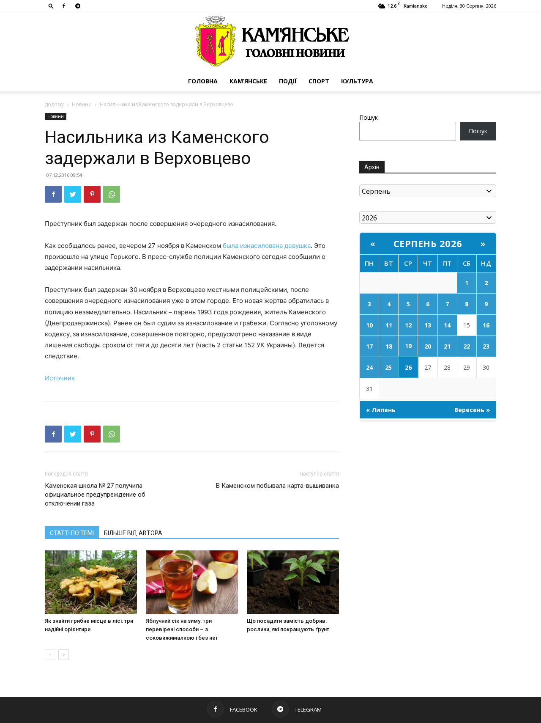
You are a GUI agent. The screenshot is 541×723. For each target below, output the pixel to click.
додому (54, 104)
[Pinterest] (92, 194)
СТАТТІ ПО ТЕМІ (72, 533)
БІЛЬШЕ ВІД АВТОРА (133, 533)
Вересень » (472, 410)
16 (486, 325)
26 (408, 367)
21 (447, 346)
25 (388, 367)
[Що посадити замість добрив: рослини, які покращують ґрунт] (293, 582)
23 (486, 346)
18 (388, 346)
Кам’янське (248, 81)
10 (369, 325)
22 (466, 346)
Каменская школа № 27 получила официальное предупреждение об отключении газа (95, 494)
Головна (203, 81)
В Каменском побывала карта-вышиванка (277, 485)
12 (408, 325)
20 (427, 346)
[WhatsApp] (111, 194)
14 (447, 325)
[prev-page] (50, 654)
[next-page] (63, 654)
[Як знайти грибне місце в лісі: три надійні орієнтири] (91, 582)
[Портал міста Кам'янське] (270, 41)
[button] (51, 6)
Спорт (319, 81)
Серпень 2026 (427, 243)
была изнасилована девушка (267, 246)
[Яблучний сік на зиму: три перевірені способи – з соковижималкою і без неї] (192, 582)
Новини (82, 104)
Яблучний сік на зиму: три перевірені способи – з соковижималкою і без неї (181, 629)
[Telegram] (77, 6)
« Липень (381, 410)
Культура (357, 81)
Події (288, 81)
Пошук (368, 117)
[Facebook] (63, 6)
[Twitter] (72, 194)
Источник (60, 378)
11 (388, 325)
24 (369, 367)
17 (369, 346)
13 (427, 325)
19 (408, 346)
